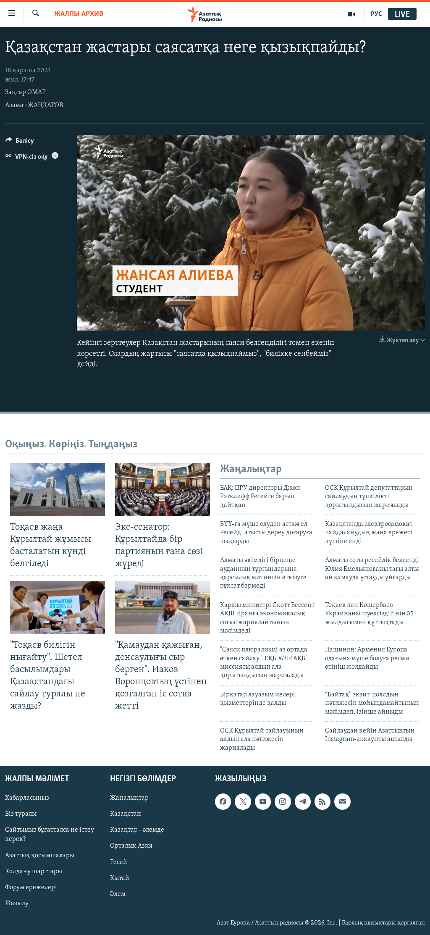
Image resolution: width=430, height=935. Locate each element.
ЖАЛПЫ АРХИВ (78, 14)
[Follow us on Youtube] (263, 802)
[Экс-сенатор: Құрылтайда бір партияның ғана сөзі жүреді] (162, 489)
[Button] (19, 143)
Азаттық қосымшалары (39, 855)
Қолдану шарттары (33, 871)
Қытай (119, 878)
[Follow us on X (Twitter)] (243, 802)
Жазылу (17, 903)
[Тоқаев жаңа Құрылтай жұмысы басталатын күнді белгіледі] (57, 489)
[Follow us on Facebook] (223, 802)
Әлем (118, 894)
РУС (376, 14)
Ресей (118, 862)
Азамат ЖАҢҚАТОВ (34, 105)
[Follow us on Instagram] (283, 802)
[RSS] (322, 802)
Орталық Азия (131, 846)
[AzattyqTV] (351, 14)
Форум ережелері (31, 887)
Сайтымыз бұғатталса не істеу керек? (49, 835)
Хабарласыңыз (27, 798)
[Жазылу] (342, 802)
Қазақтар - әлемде (137, 830)
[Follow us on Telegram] (303, 802)
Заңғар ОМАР (25, 92)
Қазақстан (125, 814)
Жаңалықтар (129, 798)
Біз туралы (21, 814)
